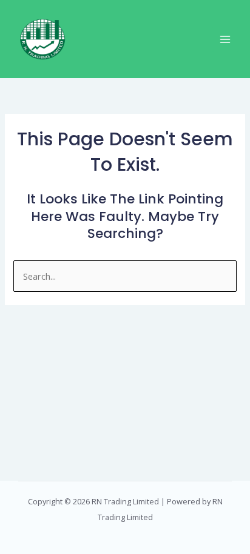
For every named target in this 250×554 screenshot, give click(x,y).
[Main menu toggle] (225, 39)
